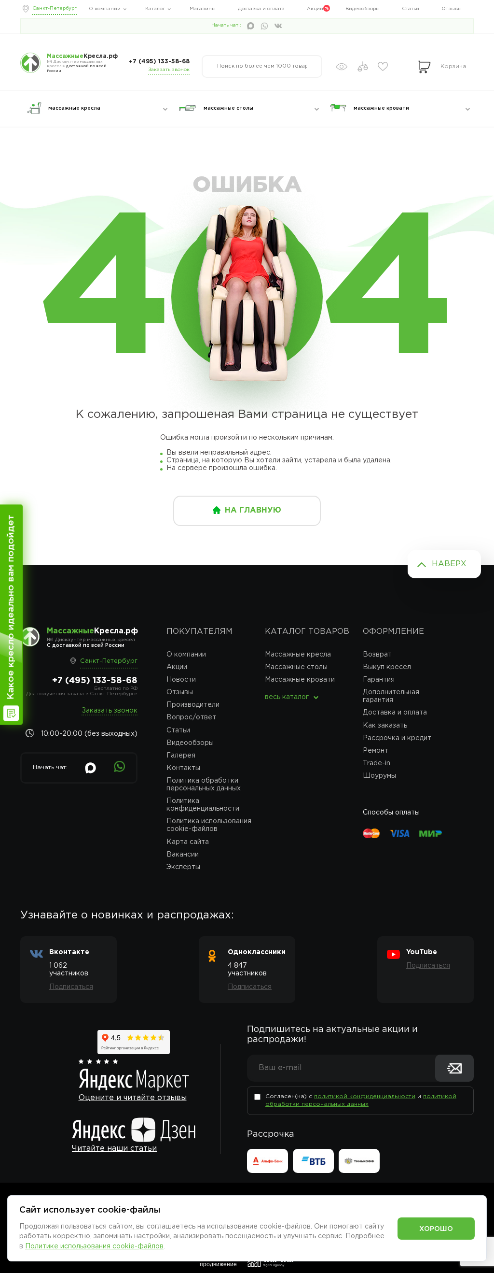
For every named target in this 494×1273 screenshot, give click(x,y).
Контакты (183, 768)
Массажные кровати (300, 680)
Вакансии (182, 855)
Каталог (155, 9)
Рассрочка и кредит (397, 738)
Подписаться (71, 987)
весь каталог (287, 697)
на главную (253, 510)
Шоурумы (379, 776)
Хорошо (436, 1229)
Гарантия (379, 680)
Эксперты (183, 867)
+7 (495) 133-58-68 (159, 61)
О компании (105, 9)
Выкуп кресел (387, 667)
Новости (181, 680)
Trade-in (376, 763)
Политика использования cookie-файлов (208, 825)
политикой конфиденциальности (364, 1096)
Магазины (203, 9)
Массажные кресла (298, 655)
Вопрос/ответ (191, 717)
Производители (193, 705)
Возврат (377, 655)
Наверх (449, 564)
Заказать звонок (169, 70)
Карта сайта (187, 842)
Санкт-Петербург (54, 8)
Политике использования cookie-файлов (94, 1246)
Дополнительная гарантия (391, 696)
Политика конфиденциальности (202, 805)
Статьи (410, 9)
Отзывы (451, 9)
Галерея (180, 755)
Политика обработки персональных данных (203, 784)
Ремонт (375, 751)
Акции (315, 9)
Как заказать (385, 726)
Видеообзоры (362, 9)
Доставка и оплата (261, 9)
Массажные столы (296, 667)
